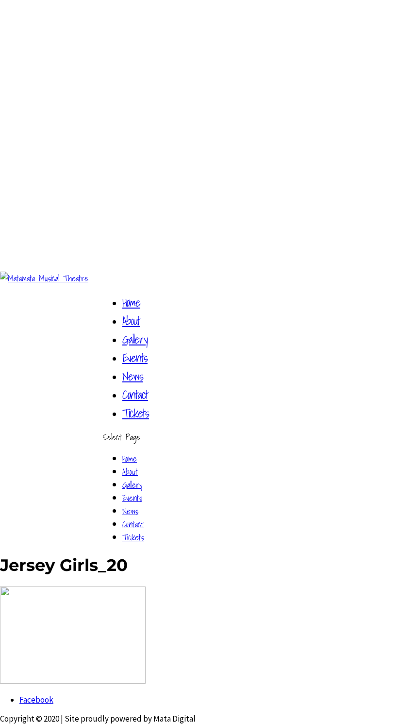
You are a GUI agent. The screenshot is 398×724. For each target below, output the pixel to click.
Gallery (135, 339)
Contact (135, 394)
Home (131, 302)
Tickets (135, 413)
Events (135, 357)
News (132, 376)
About (131, 320)
